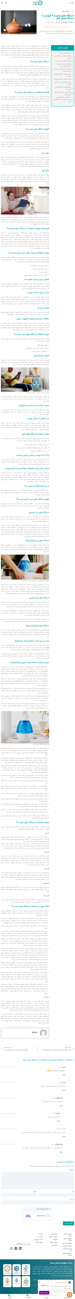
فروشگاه (55, 1239)
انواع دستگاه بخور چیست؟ (63, 61)
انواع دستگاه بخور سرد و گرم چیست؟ (63, 83)
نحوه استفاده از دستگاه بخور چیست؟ (63, 88)
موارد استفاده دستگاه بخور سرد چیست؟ (62, 75)
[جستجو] (6, 3)
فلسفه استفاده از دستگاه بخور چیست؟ (62, 57)
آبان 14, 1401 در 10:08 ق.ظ (8, 1129)
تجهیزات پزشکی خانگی (68, 1239)
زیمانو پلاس (54, 1234)
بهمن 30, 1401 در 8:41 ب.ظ (9, 1083)
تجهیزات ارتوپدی (67, 1246)
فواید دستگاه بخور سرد (23, 816)
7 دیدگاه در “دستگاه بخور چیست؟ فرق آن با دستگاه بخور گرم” (62, 99)
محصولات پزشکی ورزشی (67, 1254)
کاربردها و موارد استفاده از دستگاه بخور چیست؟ (63, 65)
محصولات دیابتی (67, 1243)
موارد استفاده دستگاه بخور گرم (62, 79)
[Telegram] (15, 1248)
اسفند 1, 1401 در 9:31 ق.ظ (8, 1098)
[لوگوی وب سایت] (37, 3)
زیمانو (72, 11)
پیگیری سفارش (39, 1242)
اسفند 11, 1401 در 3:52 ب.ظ (9, 1067)
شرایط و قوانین (53, 1242)
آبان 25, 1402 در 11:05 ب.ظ (9, 1113)
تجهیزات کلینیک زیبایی (67, 1235)
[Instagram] (11, 1248)
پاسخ (63, 1075)
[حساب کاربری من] (2, 3)
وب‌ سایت (71, 1199)
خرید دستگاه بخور (44, 86)
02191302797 (20, 1244)
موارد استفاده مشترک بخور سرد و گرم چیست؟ (62, 70)
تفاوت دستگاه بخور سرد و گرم (40, 220)
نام (73, 1191)
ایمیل (35, 1191)
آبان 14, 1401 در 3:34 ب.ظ (9, 1144)
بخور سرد (62, 1129)
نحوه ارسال (54, 1245)
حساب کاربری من (38, 1239)
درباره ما (41, 1234)
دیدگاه (71, 1170)
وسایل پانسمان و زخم (67, 1250)
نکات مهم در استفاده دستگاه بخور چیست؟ (63, 93)
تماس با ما (40, 1237)
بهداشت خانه (65, 11)
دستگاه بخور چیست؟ (65, 53)
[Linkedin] (20, 1248)
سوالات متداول (53, 1237)
